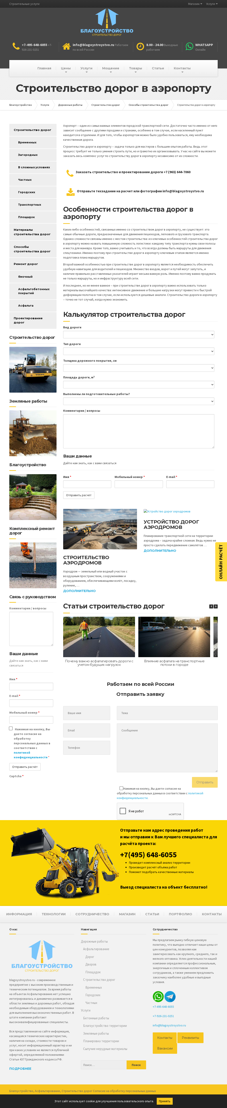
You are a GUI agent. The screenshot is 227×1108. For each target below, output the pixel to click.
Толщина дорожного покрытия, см (90, 361)
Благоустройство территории (105, 1026)
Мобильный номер (130, 477)
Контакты (182, 68)
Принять (164, 1101)
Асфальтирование (96, 949)
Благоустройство (21, 1091)
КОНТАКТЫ (212, 914)
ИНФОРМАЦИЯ (19, 914)
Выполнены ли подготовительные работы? (96, 394)
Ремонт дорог (26, 264)
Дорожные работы (94, 941)
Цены (66, 68)
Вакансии (165, 1048)
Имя (67, 477)
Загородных (27, 155)
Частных (24, 179)
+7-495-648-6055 (163, 1007)
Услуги (210, 4)
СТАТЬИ (152, 914)
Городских (26, 192)
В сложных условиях (34, 167)
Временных (27, 142)
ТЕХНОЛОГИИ (54, 914)
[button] (216, 606)
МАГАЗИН (127, 914)
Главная (44, 68)
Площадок (26, 217)
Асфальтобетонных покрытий (33, 291)
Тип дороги (72, 344)
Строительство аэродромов (86, 560)
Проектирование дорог (28, 320)
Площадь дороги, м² (79, 377)
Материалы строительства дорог (32, 232)
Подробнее (20, 1069)
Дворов (90, 964)
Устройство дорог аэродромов (171, 524)
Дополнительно (79, 591)
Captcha (16, 776)
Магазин (194, 4)
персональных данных (141, 1091)
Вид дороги (72, 327)
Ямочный (25, 276)
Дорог (89, 957)
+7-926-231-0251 (163, 1016)
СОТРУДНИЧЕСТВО (92, 914)
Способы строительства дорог (32, 249)
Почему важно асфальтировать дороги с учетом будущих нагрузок (99, 663)
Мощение (110, 68)
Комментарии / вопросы (81, 411)
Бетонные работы (96, 1018)
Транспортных (29, 204)
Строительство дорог (32, 130)
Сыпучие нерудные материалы (105, 1049)
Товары (135, 68)
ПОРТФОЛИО (180, 914)
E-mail (171, 477)
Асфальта (25, 305)
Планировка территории (101, 1041)
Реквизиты (190, 1038)
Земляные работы (96, 1033)
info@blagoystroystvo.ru (169, 1025)
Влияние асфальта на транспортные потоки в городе (174, 663)
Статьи (158, 68)
